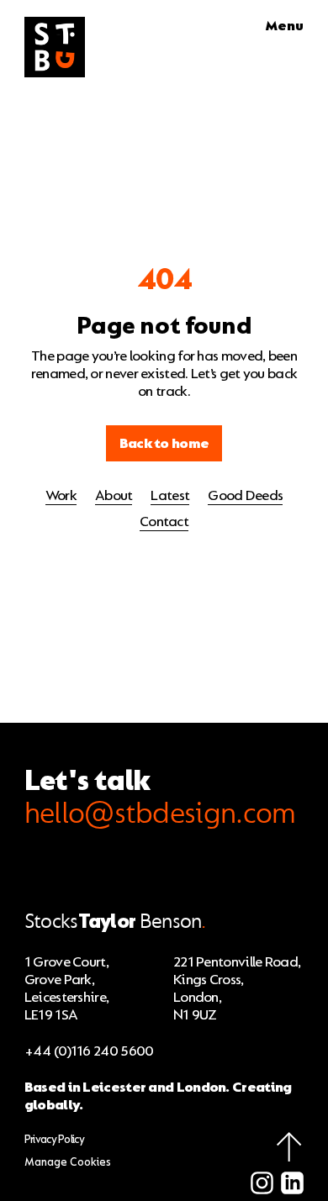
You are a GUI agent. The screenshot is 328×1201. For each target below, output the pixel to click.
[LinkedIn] (292, 1184)
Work (61, 495)
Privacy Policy (54, 1139)
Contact (164, 521)
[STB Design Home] (54, 47)
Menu (284, 25)
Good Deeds (245, 495)
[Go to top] (289, 1146)
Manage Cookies (67, 1162)
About (114, 495)
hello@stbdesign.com (160, 814)
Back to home (164, 443)
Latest (170, 495)
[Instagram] (262, 1184)
